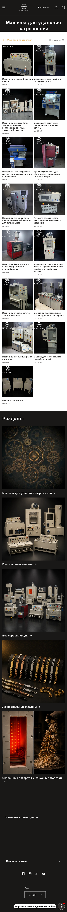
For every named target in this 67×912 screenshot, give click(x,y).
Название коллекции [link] (20, 817)
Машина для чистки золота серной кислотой (47, 358)
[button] (3, 7)
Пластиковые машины (17, 564)
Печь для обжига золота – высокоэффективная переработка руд (15, 266)
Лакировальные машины (19, 706)
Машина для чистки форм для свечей (17, 80)
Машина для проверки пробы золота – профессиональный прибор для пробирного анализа (48, 268)
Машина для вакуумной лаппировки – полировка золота (46, 125)
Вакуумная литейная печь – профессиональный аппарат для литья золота (16, 220)
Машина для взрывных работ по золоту (17, 358)
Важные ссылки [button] (17, 861)
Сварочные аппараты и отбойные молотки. (32, 778)
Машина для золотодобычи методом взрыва (48, 80)
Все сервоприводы (15, 635)
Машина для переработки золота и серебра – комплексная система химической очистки (15, 127)
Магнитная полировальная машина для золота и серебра (49, 314)
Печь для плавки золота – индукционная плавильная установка (47, 220)
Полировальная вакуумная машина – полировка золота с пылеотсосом (17, 174)
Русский (42, 7)
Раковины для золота (13, 400)
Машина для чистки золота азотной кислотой (16, 314)
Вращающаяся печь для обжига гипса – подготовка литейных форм (47, 174)
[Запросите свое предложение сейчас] (61, 906)
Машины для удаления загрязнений (27, 493)
